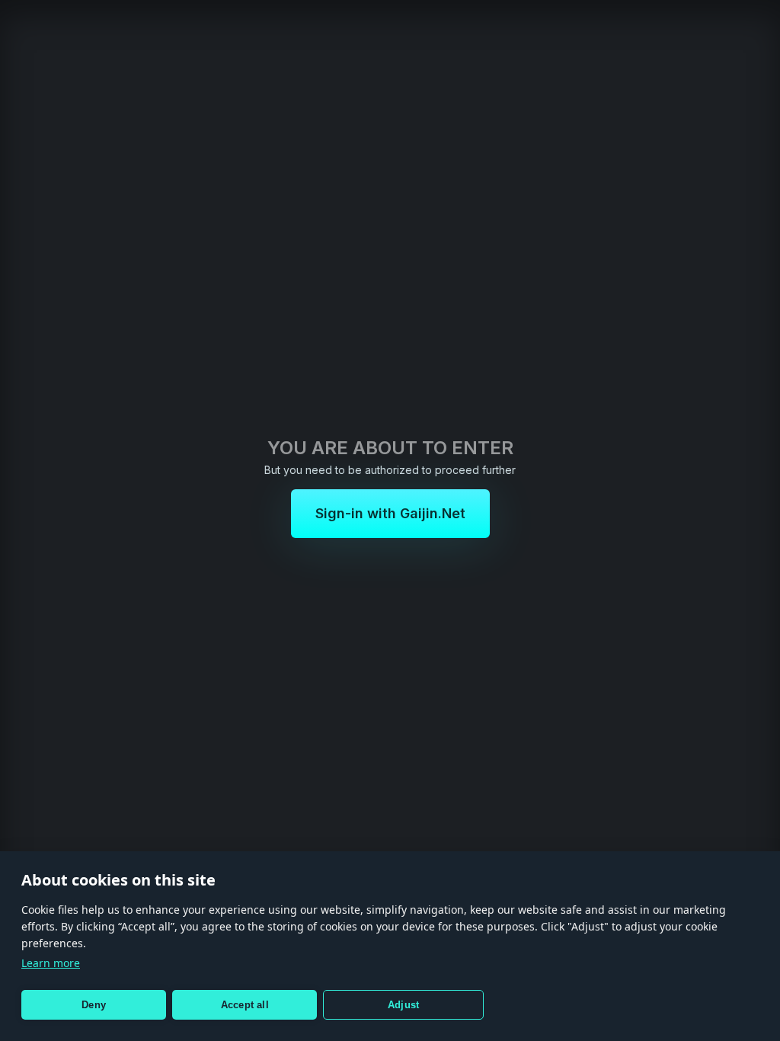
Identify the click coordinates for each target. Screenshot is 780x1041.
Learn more (50, 963)
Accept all (245, 1005)
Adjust (403, 1005)
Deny (94, 1005)
